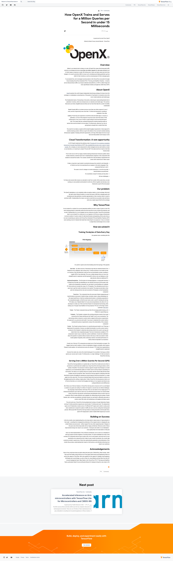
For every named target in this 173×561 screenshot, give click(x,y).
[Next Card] (86, 501)
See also (106, 307)
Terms (27, 557)
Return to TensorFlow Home (9, 1)
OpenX (68, 93)
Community (128, 5)
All (168, 5)
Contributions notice (35, 557)
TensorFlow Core (161, 5)
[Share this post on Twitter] (64, 31)
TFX (134, 5)
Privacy (22, 557)
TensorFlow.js (151, 5)
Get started (86, 545)
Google (17, 557)
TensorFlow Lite (142, 5)
